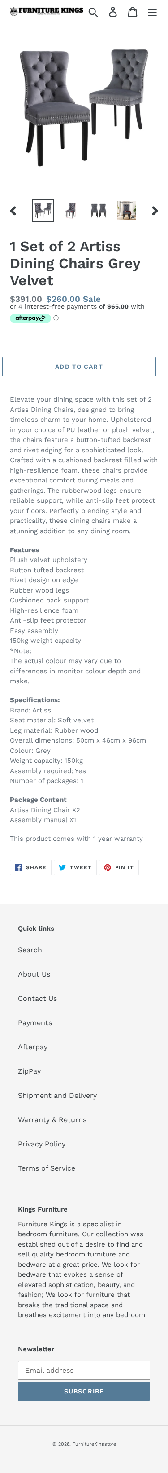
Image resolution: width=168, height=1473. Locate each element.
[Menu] (152, 11)
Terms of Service (46, 1168)
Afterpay (32, 1047)
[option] (43, 210)
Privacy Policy (41, 1144)
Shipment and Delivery (57, 1095)
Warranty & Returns (52, 1119)
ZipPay (29, 1071)
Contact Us (37, 998)
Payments (35, 1022)
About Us (34, 974)
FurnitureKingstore (94, 1444)
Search (30, 950)
